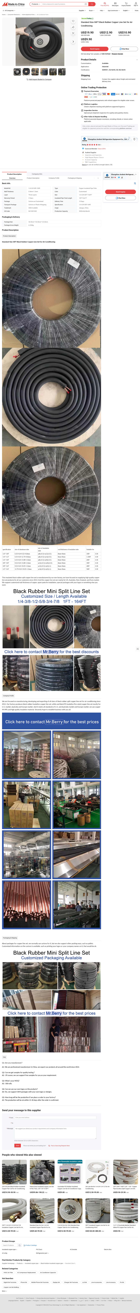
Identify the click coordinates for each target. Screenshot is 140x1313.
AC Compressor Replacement (26, 1272)
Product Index (105, 1298)
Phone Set (24, 1282)
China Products (30, 1298)
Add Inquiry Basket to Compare (40, 79)
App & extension (113, 10)
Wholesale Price (72, 1298)
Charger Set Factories (71, 1282)
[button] (94, 178)
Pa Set (122, 1282)
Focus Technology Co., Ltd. (56, 1305)
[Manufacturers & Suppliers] (13, 4)
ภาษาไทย (103, 1300)
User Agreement (81, 1305)
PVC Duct (39, 1249)
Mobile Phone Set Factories (40, 1282)
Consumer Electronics (14, 14)
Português (36, 1300)
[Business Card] (135, 183)
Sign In (84, 165)
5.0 (112, 177)
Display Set (56, 1282)
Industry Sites (83, 1298)
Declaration (91, 1305)
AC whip (4, 1253)
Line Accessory (111, 1282)
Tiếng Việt (117, 1300)
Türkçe (110, 1300)
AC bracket (73, 1249)
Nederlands (74, 1300)
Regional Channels (94, 1298)
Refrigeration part (41, 1253)
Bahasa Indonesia (127, 1300)
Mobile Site (114, 1298)
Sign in (136, 5)
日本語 (92, 1300)
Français (43, 1300)
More (4, 1291)
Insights (122, 1298)
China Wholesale (61, 1298)
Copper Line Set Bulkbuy (11, 1287)
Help (101, 10)
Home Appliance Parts (28, 14)
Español (28, 1300)
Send (17, 1145)
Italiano (60, 1300)
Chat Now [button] (125, 49)
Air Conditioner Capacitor (48, 1272)
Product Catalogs (31, 1245)
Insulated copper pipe (9, 1249)
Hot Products (19, 1298)
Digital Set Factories (10, 1282)
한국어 (86, 1300)
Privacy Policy (100, 1305)
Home (3, 14)
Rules (136, 10)
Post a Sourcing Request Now (59, 1146)
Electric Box (107, 1249)
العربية (81, 1300)
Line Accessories (96, 1282)
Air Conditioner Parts (42, 14)
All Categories (9, 10)
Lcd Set (84, 1282)
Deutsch (66, 1300)
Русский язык (52, 1300)
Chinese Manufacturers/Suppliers (45, 1298)
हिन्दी (97, 1300)
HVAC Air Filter (8, 1272)
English (22, 1300)
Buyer (91, 10)
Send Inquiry (94, 49)
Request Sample (117, 54)
